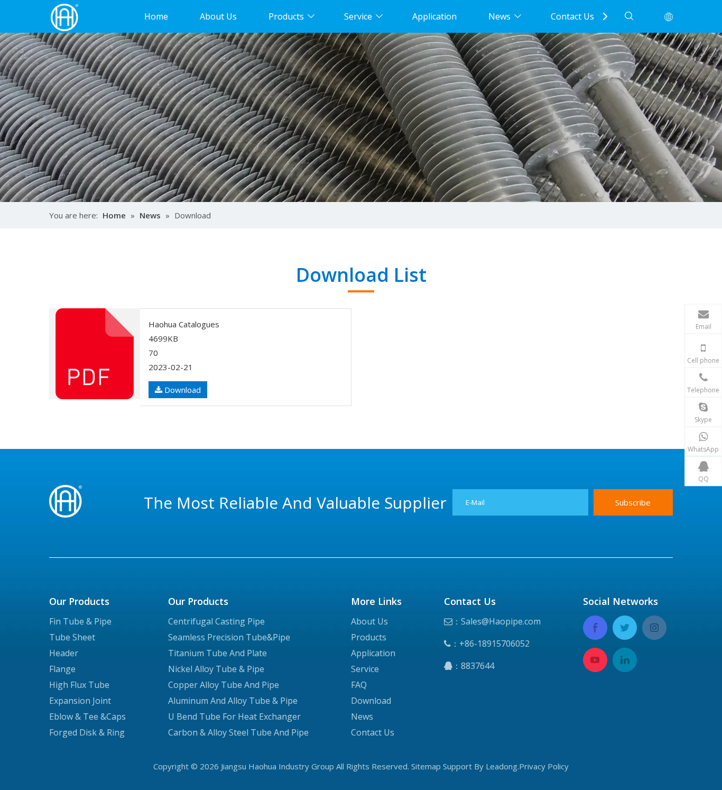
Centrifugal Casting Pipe (216, 621)
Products (286, 16)
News (499, 16)
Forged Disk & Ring (87, 732)
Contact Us (572, 16)
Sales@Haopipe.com (501, 621)
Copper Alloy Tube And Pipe (223, 685)
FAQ (359, 685)
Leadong (501, 766)
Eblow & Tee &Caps (87, 716)
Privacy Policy (544, 766)
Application (434, 16)
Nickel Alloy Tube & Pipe (216, 669)
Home (156, 16)
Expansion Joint (80, 700)
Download (181, 389)
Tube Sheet (72, 637)
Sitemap (426, 766)
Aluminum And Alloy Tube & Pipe (233, 700)
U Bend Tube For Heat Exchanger (234, 716)
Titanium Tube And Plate (217, 653)
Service (358, 16)
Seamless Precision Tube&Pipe (229, 637)
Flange (62, 669)
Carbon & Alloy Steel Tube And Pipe (238, 732)
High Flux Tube (79, 685)
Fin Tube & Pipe (80, 621)
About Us (218, 16)
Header (63, 653)
